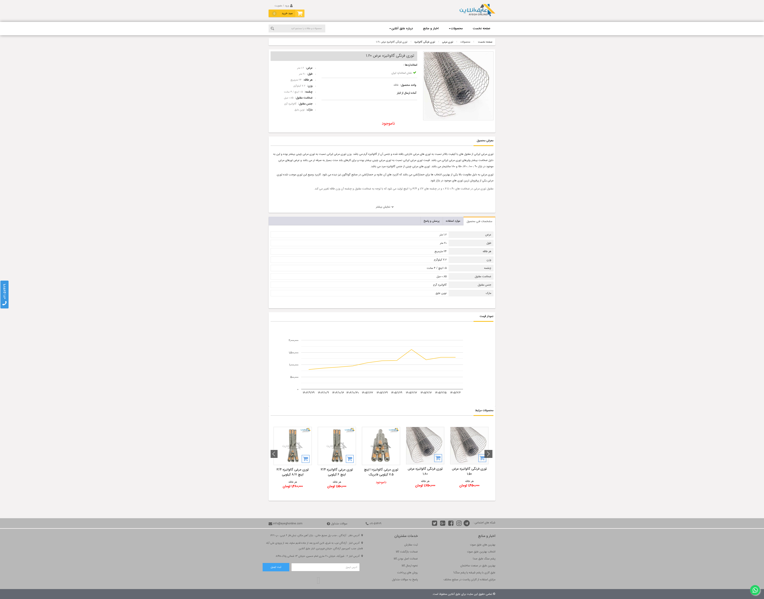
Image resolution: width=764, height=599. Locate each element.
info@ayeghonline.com (287, 523)
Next (274, 454)
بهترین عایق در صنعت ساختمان (477, 565)
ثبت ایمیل (276, 567)
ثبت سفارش (411, 544)
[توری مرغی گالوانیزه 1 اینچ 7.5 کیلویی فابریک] (381, 446)
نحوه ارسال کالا (409, 565)
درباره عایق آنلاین (402, 28)
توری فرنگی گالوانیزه (424, 42)
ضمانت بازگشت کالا (407, 551)
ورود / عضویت (282, 6)
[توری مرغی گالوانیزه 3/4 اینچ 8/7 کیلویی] (293, 446)
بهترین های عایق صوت (482, 544)
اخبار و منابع (431, 28)
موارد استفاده (453, 221)
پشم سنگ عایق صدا (484, 558)
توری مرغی (447, 42)
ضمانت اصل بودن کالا (406, 558)
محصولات (457, 28)
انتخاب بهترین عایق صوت (481, 551)
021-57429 (375, 523)
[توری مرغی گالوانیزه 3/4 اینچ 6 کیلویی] (337, 446)
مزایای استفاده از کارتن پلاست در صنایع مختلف (469, 579)
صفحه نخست (481, 28)
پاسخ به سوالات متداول (405, 579)
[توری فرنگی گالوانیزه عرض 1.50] (469, 445)
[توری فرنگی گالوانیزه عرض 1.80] (425, 445)
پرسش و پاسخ (431, 221)
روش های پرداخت (407, 572)
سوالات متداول (339, 523)
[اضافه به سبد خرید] (482, 458)
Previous (488, 454)
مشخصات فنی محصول (479, 221)
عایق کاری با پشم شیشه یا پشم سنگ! (474, 572)
